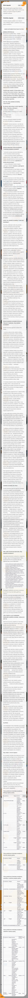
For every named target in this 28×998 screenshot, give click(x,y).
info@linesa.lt (8, 116)
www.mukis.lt (9, 39)
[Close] (24, 3)
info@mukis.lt (13, 250)
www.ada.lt (19, 720)
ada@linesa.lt (18, 121)
